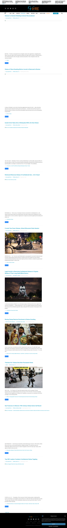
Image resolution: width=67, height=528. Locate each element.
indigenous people (14, 450)
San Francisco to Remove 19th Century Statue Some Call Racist (23, 405)
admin (7, 364)
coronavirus (9, 165)
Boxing (13, 353)
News (17, 71)
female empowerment (22, 396)
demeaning (8, 450)
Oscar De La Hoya (32, 353)
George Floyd (13, 310)
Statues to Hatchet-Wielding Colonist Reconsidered (20, 16)
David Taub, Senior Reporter (10, 321)
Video (24, 321)
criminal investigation (17, 503)
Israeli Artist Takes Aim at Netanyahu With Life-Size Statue (22, 123)
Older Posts (7, 512)
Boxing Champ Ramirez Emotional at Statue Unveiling (20, 319)
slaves (34, 503)
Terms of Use (34, 522)
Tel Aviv (28, 165)
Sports (22, 321)
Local (17, 321)
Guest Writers (15, 275)
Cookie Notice (39, 522)
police (8, 262)
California (35, 521)
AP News (14, 71)
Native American (19, 450)
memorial (23, 503)
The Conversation (9, 275)
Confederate (9, 219)
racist (24, 450)
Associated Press (9, 71)
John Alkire (22, 353)
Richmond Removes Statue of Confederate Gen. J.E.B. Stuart (22, 175)
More (7, 116)
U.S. (18, 71)
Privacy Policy (28, 522)
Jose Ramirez (27, 353)
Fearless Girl (16, 396)
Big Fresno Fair (9, 353)
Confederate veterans (10, 503)
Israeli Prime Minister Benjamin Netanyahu (18, 165)
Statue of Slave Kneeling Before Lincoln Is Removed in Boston (22, 69)
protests (10, 262)
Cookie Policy (51, 526)
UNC (38, 503)
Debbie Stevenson (17, 353)
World (31, 521)
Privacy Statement (55, 526)
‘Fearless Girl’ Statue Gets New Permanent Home (19, 362)
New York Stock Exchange (30, 396)
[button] (65, 516)
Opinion (19, 275)
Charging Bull (12, 396)
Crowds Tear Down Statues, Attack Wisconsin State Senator (22, 228)
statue (8, 60)
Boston (8, 113)
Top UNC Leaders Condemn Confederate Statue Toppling (21, 459)
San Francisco (27, 450)
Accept (53, 524)
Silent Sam (30, 503)
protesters (27, 503)
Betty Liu (8, 396)
